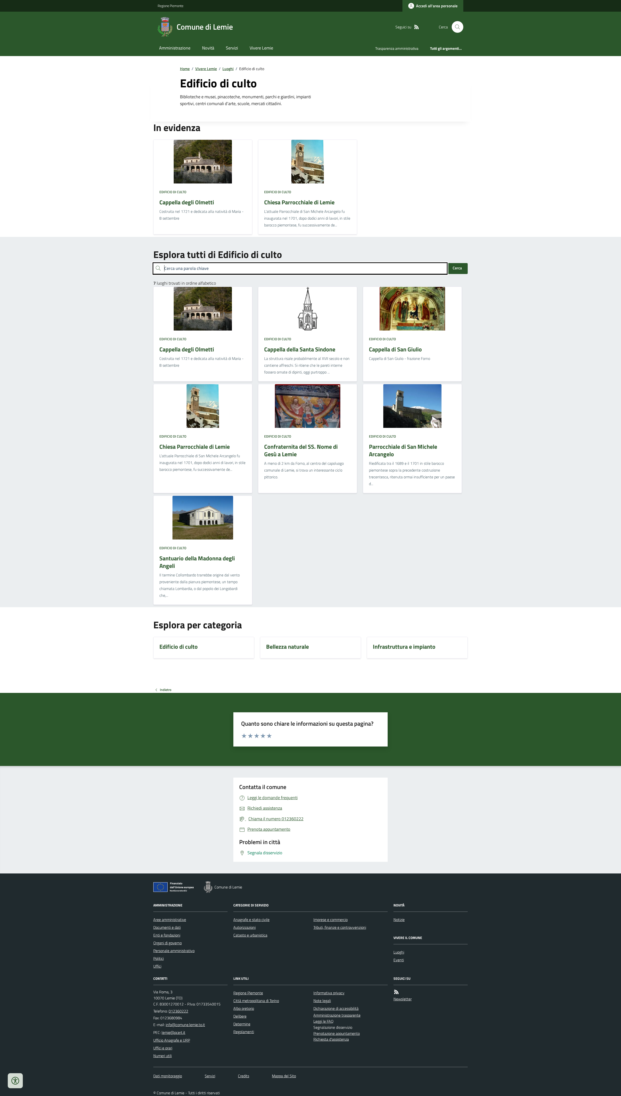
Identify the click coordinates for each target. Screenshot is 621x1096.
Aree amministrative (169, 919)
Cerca (457, 268)
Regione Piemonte (170, 5)
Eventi (398, 960)
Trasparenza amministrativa (396, 48)
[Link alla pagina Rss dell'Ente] (396, 992)
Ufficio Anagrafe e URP (171, 1040)
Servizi (232, 48)
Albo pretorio (243, 1008)
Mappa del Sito (284, 1076)
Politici (158, 958)
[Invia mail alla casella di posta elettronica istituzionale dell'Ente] (185, 1025)
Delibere (239, 1016)
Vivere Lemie (261, 48)
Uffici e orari (162, 1048)
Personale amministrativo (174, 951)
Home (185, 69)
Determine (241, 1024)
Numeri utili (162, 1056)
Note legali (322, 1001)
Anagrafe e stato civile (251, 919)
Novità (208, 48)
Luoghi (228, 69)
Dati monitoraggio (167, 1076)
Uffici (157, 966)
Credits (243, 1076)
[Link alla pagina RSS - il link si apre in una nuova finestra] (416, 27)
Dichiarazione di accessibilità (336, 1008)
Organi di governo (167, 943)
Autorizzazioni (244, 927)
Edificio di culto (172, 191)
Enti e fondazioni (166, 935)
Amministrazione (174, 48)
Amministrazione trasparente (336, 1015)
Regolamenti (243, 1032)
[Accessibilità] (15, 1081)
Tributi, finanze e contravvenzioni (339, 927)
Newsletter (402, 999)
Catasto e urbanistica (250, 935)
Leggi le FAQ (323, 1021)
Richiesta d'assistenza (331, 1039)
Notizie (399, 919)
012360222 (178, 1011)
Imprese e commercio (330, 919)
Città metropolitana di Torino (256, 1001)
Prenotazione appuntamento (336, 1033)
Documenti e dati (167, 927)
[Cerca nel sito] (455, 27)
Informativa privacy (328, 993)
